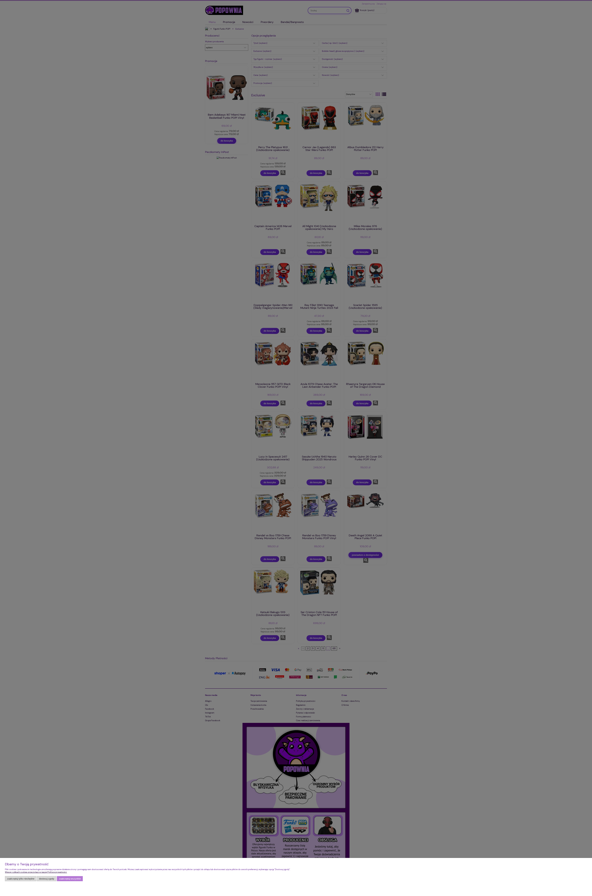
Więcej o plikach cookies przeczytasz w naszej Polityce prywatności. (36, 872)
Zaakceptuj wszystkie (70, 878)
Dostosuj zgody (46, 878)
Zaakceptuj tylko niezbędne (20, 878)
